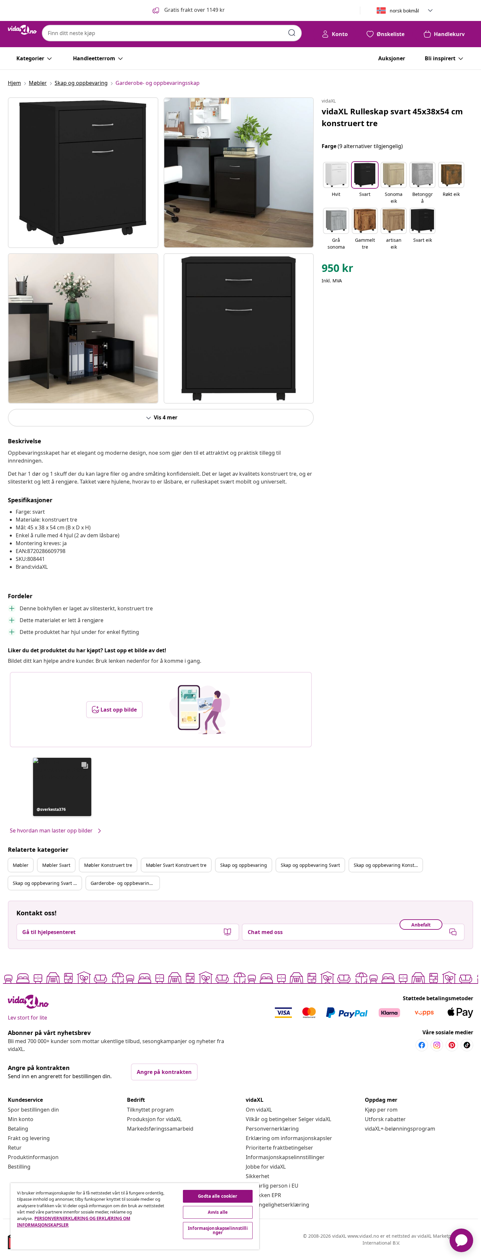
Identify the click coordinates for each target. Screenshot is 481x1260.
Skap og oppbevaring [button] (243, 865)
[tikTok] (467, 1045)
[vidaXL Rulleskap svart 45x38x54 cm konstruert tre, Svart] (83, 172)
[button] (188, 10)
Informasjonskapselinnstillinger (285, 1157)
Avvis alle (218, 1212)
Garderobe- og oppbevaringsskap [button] (125, 883)
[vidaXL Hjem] (22, 30)
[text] (337, 270)
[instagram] (437, 1045)
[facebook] (422, 1045)
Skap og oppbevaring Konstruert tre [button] (388, 865)
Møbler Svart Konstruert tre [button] (176, 865)
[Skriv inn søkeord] (292, 33)
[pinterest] (452, 1045)
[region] (134, 1216)
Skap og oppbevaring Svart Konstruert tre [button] (47, 883)
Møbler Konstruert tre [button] (108, 865)
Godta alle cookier (217, 1196)
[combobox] (172, 33)
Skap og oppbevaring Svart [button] (310, 865)
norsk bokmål (404, 11)
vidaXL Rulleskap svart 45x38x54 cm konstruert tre (392, 117)
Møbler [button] (20, 865)
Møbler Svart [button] (56, 865)
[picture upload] (200, 709)
